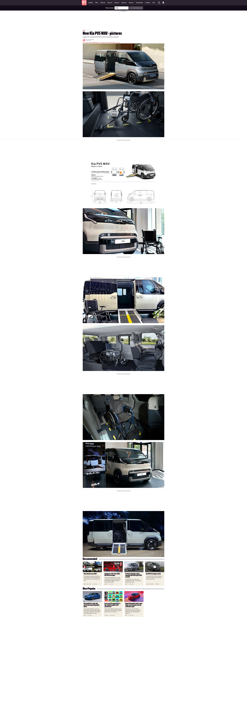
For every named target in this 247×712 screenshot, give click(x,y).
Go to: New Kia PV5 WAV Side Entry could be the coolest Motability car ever (101, 42)
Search (159, 3)
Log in (163, 3)
